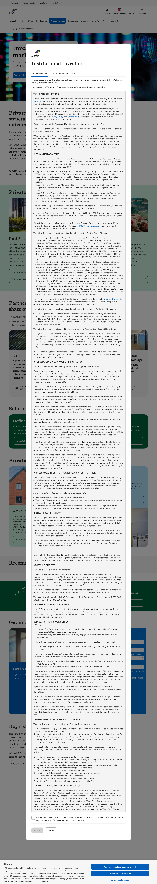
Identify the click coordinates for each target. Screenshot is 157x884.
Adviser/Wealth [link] (29, 3)
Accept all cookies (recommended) (120, 867)
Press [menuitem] (105, 21)
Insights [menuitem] (95, 21)
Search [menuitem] (107, 13)
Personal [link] (14, 3)
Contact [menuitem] (114, 21)
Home (11, 29)
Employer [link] (43, 3)
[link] (14, 3)
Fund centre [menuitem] (41, 21)
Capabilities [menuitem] (27, 21)
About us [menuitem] (14, 21)
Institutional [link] (57, 3)
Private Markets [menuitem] (57, 21)
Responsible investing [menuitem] (78, 21)
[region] (78, 451)
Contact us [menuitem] (142, 13)
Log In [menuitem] (131, 13)
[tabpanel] (78, 450)
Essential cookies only (120, 874)
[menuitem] (120, 11)
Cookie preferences (120, 880)
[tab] (39, 73)
